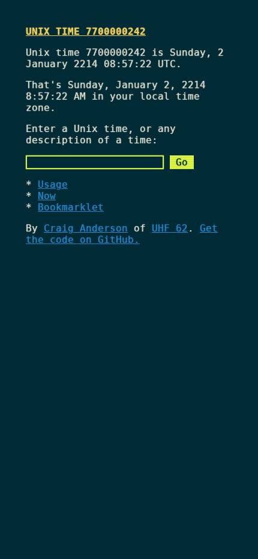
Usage (53, 184)
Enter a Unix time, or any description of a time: (101, 134)
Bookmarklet (71, 207)
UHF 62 (170, 228)
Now (47, 196)
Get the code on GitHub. (122, 234)
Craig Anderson (86, 228)
